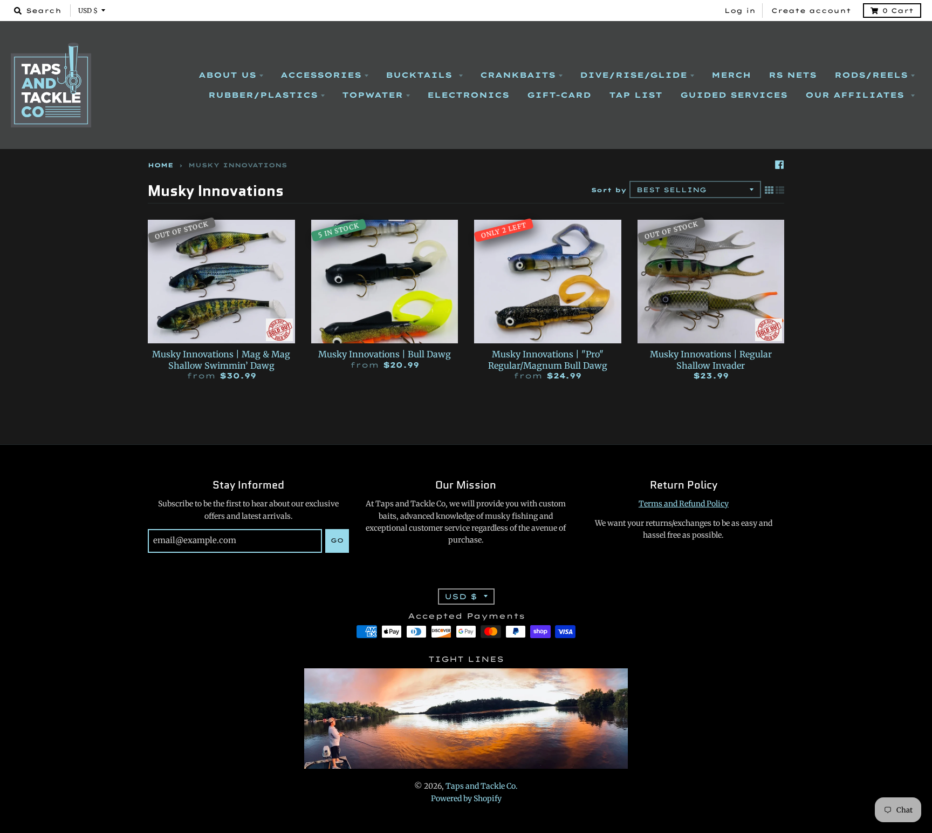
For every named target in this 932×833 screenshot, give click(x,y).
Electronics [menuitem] (468, 95)
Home (161, 165)
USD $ (88, 10)
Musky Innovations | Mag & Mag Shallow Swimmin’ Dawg (221, 360)
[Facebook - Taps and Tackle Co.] (779, 165)
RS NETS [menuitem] (793, 75)
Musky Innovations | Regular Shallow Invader (711, 360)
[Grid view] (769, 190)
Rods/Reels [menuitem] (871, 75)
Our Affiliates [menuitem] (856, 95)
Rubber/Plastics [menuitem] (263, 95)
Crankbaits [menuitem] (518, 75)
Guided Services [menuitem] (733, 95)
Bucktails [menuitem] (421, 75)
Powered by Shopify (466, 798)
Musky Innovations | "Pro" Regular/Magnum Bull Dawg (547, 360)
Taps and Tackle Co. (482, 786)
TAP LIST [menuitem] (635, 95)
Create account (811, 10)
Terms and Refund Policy (684, 504)
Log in (740, 10)
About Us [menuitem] (227, 75)
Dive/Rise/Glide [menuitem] (633, 75)
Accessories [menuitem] (320, 75)
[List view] (780, 190)
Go (337, 540)
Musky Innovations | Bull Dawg (384, 354)
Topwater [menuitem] (372, 95)
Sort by (609, 190)
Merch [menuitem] (731, 75)
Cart (898, 10)
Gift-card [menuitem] (559, 95)
